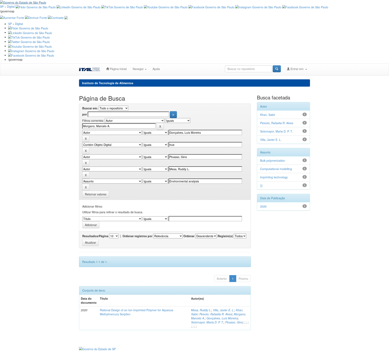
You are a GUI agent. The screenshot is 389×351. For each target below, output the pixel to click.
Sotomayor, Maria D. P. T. (207, 322)
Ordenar (188, 236)
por (84, 114)
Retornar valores (95, 194)
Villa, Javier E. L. (223, 310)
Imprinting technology (274, 177)
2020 (263, 206)
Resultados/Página (95, 236)
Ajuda (156, 69)
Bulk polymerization (272, 160)
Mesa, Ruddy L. (201, 310)
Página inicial (118, 69)
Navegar (138, 69)
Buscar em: (90, 108)
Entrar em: (297, 69)
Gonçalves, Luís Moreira (222, 318)
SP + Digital (7, 6)
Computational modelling (276, 169)
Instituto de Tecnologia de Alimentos (107, 83)
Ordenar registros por (137, 236)
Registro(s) (225, 236)
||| (261, 185)
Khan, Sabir (267, 115)
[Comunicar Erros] (66, 17)
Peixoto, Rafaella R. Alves (215, 314)
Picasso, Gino (234, 322)
